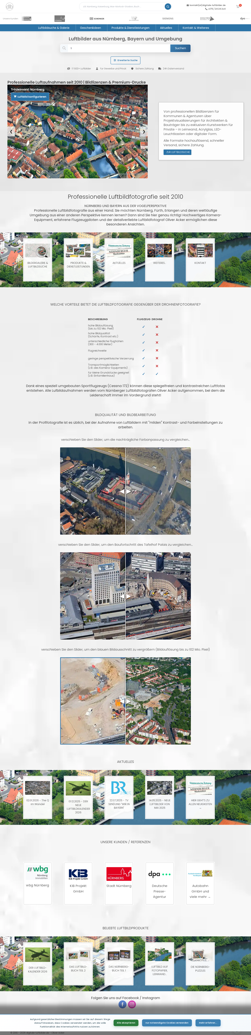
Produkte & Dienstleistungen (130, 28)
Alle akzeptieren (126, 1022)
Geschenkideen (90, 28)
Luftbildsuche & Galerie (53, 28)
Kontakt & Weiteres (196, 28)
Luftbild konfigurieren (32, 96)
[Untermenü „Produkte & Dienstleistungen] (153, 27)
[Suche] (168, 6)
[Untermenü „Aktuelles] (176, 27)
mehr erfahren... (208, 1022)
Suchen (180, 48)
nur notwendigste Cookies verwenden (167, 1022)
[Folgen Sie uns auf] (123, 1004)
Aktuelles (166, 28)
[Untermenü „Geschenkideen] (104, 27)
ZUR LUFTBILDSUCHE (178, 152)
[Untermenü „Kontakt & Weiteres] (213, 27)
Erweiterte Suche (128, 60)
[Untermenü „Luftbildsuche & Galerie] (73, 27)
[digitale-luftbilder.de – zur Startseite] (9, 6)
